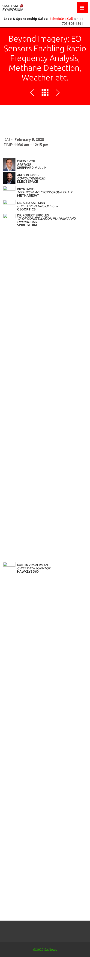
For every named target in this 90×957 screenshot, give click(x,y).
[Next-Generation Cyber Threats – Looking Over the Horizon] (57, 93)
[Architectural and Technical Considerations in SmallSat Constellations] (33, 93)
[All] (45, 93)
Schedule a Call (61, 19)
